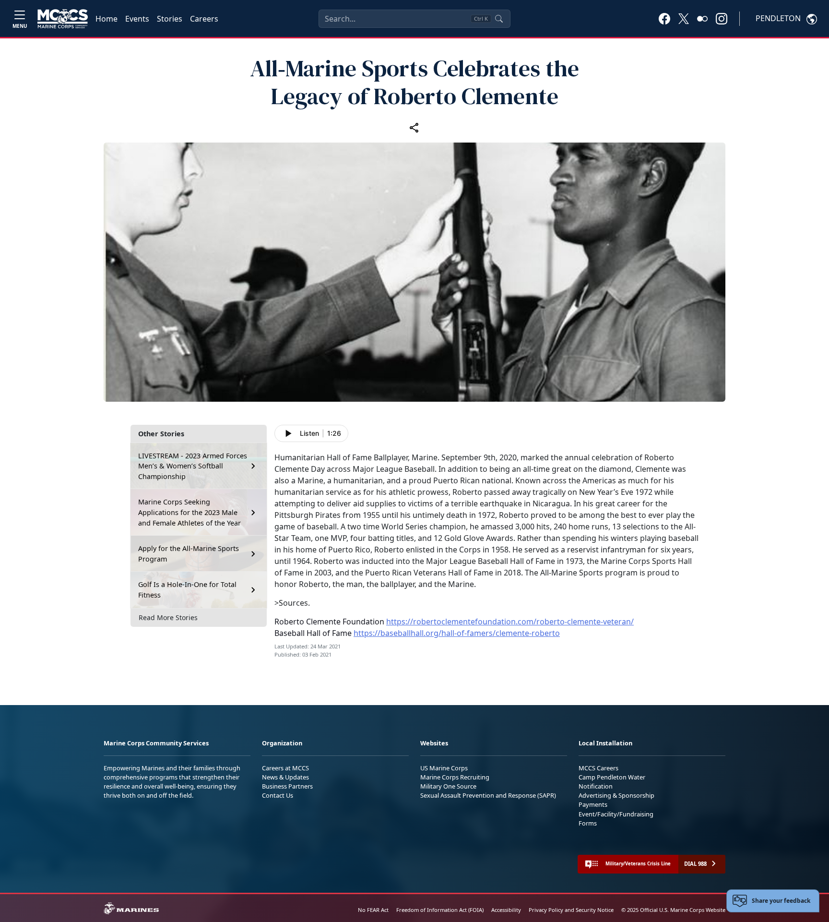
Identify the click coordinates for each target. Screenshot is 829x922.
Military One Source (448, 786)
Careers (204, 18)
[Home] (62, 19)
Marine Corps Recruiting (454, 777)
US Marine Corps (444, 768)
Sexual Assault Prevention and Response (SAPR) (488, 795)
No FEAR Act (373, 909)
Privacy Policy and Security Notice (571, 909)
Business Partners (287, 786)
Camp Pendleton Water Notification (612, 781)
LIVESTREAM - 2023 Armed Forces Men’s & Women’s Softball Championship (192, 466)
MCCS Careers (598, 768)
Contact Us (277, 795)
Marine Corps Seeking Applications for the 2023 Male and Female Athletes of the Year (189, 512)
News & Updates (285, 777)
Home (106, 18)
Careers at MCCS (285, 768)
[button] (664, 18)
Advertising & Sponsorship (616, 795)
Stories (169, 18)
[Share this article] (414, 127)
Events (137, 18)
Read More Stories (168, 617)
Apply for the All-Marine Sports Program (188, 553)
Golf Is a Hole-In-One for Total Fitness (187, 589)
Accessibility (506, 909)
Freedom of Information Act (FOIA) (440, 909)
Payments (593, 804)
